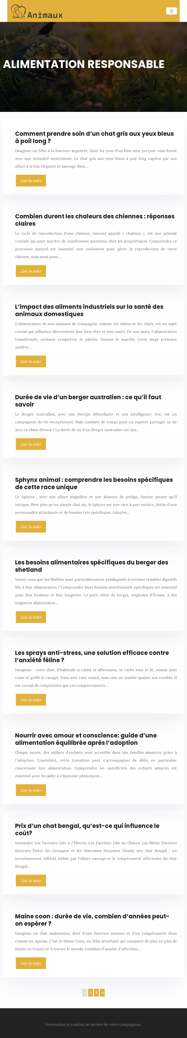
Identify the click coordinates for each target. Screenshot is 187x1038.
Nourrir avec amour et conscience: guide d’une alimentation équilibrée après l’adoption (86, 739)
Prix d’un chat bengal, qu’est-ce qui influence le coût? (87, 829)
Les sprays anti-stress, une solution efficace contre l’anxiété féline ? (92, 656)
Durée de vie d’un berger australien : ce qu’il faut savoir (88, 400)
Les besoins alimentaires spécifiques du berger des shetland (91, 566)
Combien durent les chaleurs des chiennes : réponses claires (95, 220)
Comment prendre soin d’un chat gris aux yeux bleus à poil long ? (94, 137)
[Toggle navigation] (171, 11)
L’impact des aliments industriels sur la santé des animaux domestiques (89, 310)
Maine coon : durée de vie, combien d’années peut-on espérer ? (92, 920)
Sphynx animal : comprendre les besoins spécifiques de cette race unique (94, 483)
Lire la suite (31, 180)
